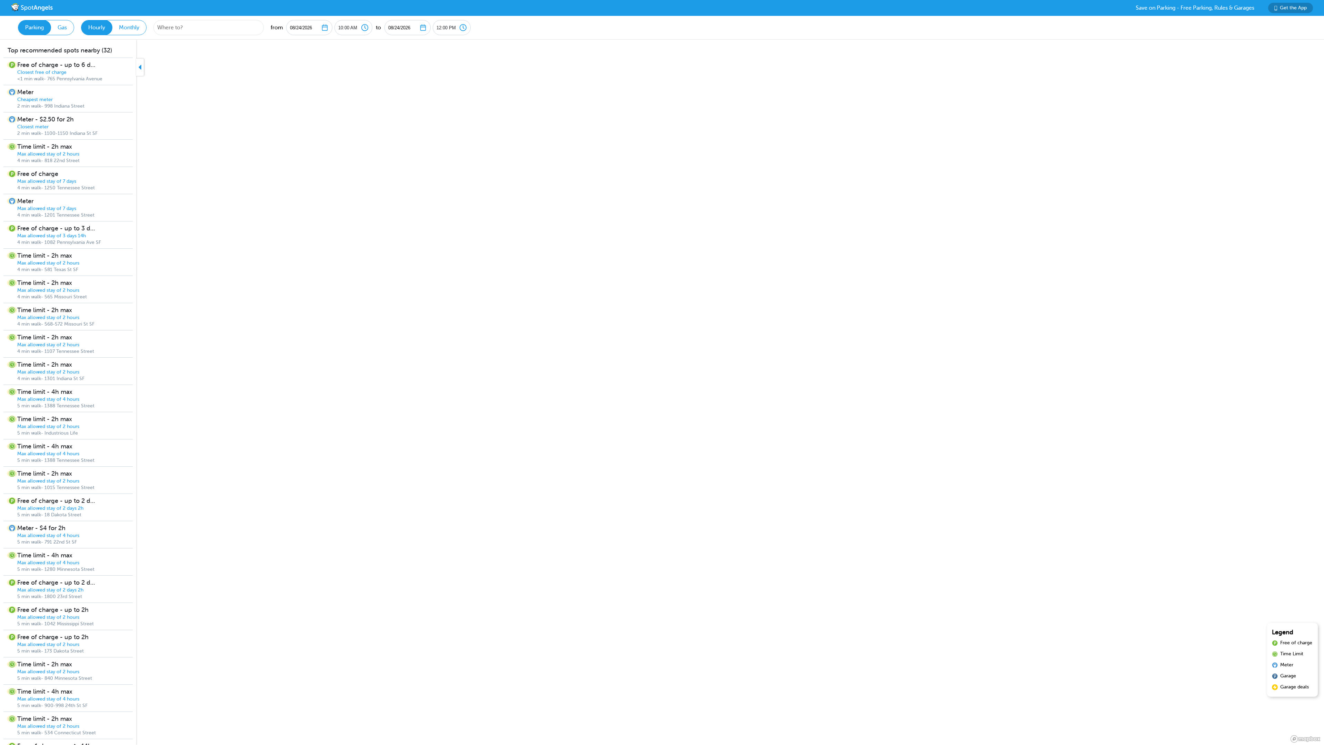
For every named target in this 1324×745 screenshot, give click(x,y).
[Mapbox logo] (1305, 739)
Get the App (1293, 7)
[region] (662, 392)
